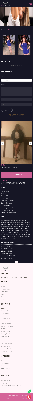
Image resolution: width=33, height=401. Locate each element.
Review (3, 84)
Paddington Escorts (6, 351)
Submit (7, 110)
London (3, 341)
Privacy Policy (10, 398)
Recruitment (4, 291)
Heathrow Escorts (6, 349)
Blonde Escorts (5, 361)
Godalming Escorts (6, 328)
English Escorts (5, 368)
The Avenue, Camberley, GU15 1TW (11, 385)
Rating (3, 76)
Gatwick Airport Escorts (7, 326)
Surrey (3, 308)
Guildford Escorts (6, 331)
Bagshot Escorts (5, 313)
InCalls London (5, 371)
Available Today (5, 289)
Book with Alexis (16, 175)
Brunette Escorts (5, 363)
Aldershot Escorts (6, 311)
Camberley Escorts (6, 316)
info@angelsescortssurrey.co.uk (10, 383)
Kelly (3, 165)
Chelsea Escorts (5, 346)
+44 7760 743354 (5, 380)
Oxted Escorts (5, 336)
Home (2, 29)
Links (2, 299)
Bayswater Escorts (6, 343)
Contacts (3, 297)
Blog (2, 294)
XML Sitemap (23, 398)
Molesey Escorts (5, 334)
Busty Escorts (5, 366)
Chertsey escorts (6, 318)
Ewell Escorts (5, 321)
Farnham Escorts (6, 323)
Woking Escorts (5, 339)
